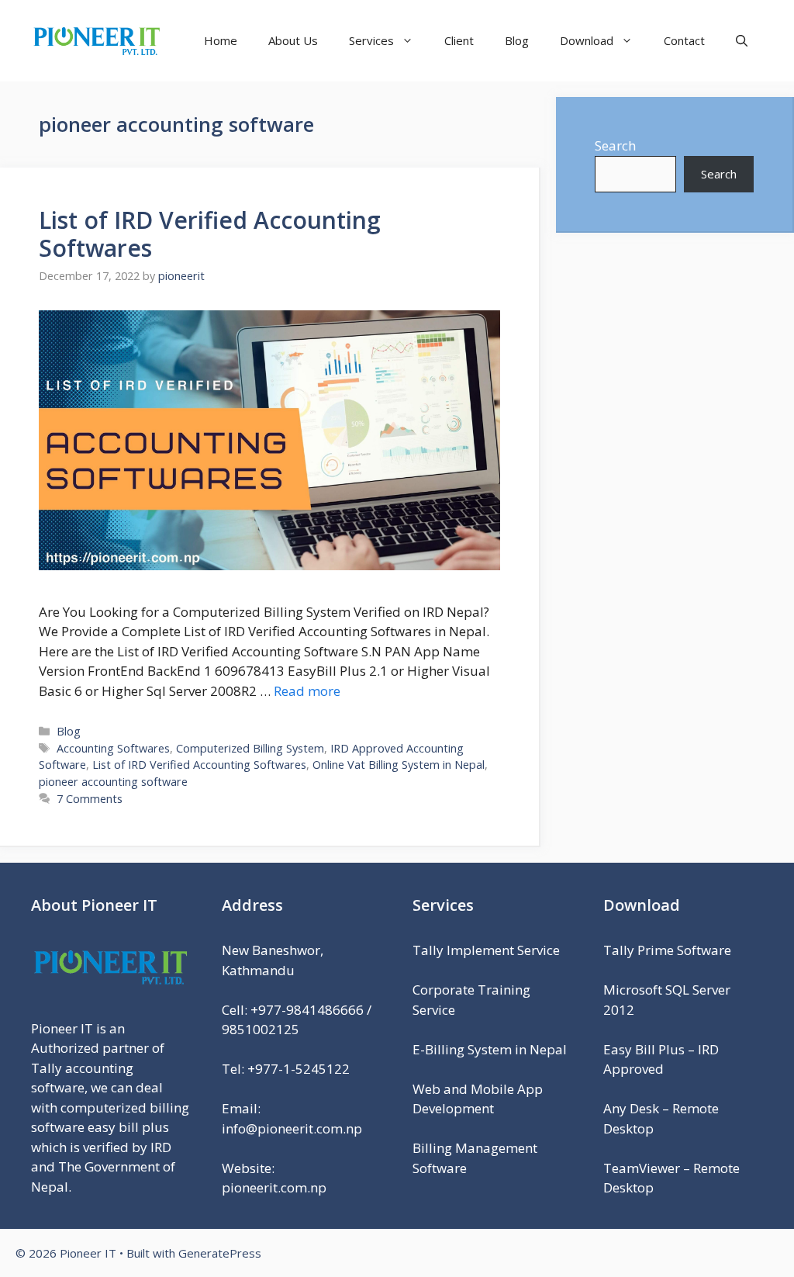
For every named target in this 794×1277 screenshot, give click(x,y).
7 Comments (90, 798)
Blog (517, 40)
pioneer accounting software (113, 781)
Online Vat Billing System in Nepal (398, 764)
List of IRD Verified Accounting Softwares (210, 234)
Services (371, 40)
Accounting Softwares (113, 748)
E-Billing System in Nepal (490, 1049)
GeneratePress (219, 1253)
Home (220, 40)
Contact (684, 40)
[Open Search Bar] (741, 41)
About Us (293, 40)
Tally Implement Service (486, 950)
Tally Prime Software (667, 950)
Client (459, 40)
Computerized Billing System (250, 748)
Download (586, 40)
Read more (307, 691)
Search (615, 145)
